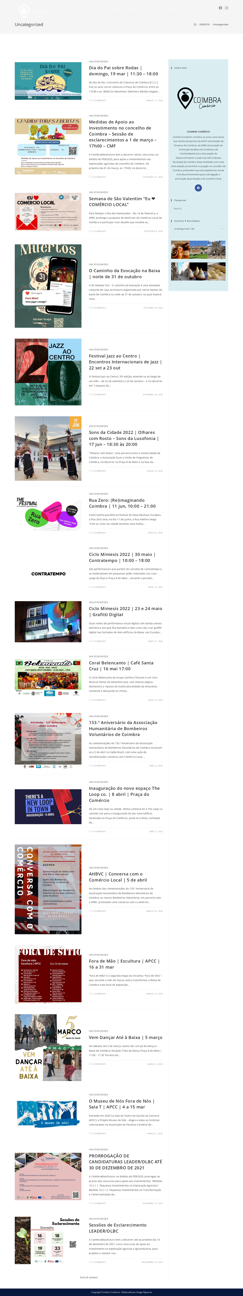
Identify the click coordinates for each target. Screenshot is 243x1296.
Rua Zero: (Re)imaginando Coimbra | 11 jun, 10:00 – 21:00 (122, 503)
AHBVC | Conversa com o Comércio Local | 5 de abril (118, 877)
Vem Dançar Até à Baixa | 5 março (126, 1037)
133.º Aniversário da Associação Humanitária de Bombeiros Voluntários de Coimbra (123, 728)
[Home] (195, 24)
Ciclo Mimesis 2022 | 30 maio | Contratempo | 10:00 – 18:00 (122, 557)
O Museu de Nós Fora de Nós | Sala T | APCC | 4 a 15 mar (122, 1104)
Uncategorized (98, 61)
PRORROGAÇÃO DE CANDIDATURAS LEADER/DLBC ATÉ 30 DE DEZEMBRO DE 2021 (125, 1162)
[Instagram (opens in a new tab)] (227, 8)
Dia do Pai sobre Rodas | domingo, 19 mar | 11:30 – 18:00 (123, 71)
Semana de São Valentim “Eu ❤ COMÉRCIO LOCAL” (122, 202)
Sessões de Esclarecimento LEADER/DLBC (118, 1228)
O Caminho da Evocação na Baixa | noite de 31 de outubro (124, 273)
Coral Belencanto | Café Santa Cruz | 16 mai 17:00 (121, 666)
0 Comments (99, 100)
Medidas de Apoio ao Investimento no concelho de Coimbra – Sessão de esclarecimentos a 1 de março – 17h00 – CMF (123, 134)
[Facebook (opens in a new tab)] (220, 8)
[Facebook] (198, 187)
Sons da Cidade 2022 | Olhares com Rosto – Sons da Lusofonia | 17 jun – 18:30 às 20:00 (124, 438)
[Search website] (212, 8)
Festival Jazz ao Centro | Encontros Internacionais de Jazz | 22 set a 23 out (125, 362)
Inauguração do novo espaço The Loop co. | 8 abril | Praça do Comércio (124, 794)
